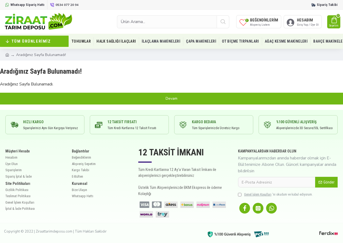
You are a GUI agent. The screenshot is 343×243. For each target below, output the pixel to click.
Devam (171, 98)
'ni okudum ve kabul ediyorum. (278, 194)
